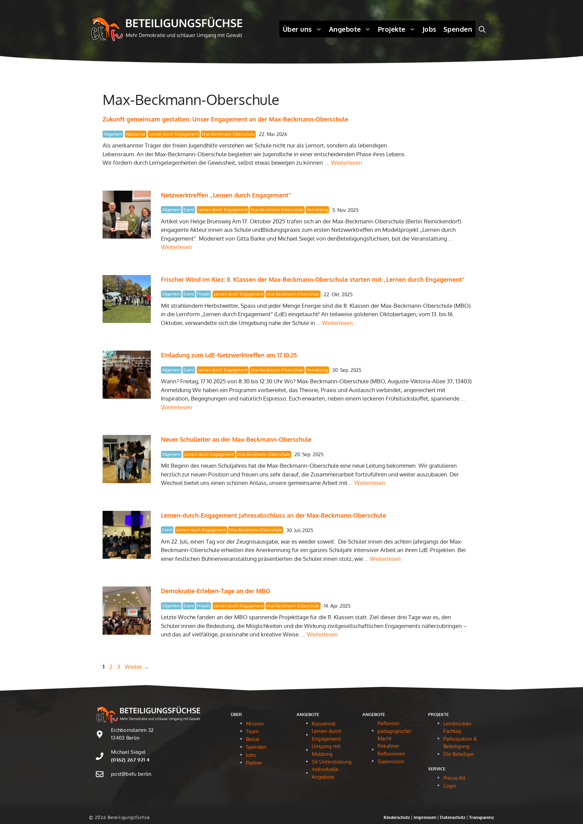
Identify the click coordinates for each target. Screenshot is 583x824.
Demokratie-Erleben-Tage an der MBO (215, 591)
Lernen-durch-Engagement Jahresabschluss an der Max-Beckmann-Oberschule (273, 515)
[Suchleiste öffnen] (482, 29)
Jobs (429, 29)
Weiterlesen (346, 162)
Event (189, 209)
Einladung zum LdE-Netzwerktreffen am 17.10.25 (229, 355)
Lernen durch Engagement (174, 134)
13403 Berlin (125, 738)
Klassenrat (135, 134)
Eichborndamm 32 (132, 730)
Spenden (457, 29)
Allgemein (113, 134)
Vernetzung (317, 209)
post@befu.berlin (131, 774)
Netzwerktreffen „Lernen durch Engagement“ (226, 195)
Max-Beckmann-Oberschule (228, 134)
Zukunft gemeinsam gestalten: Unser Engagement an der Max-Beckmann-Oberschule (225, 119)
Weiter (137, 666)
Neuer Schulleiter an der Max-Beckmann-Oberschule (237, 439)
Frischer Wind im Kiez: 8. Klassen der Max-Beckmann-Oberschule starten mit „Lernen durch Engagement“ (313, 279)
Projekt (203, 294)
